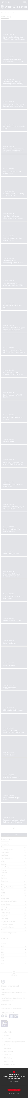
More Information (14, 1081)
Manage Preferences (14, 1093)
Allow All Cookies (14, 1090)
